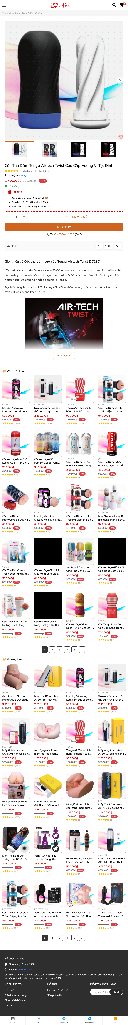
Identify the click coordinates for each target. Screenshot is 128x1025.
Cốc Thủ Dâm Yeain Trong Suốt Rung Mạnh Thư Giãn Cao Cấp (15, 574)
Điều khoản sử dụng (16, 995)
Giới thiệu (10, 990)
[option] (19, 149)
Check (116, 992)
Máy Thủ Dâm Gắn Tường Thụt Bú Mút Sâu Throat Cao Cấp (16, 859)
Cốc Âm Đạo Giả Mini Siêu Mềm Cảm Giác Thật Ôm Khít (46, 574)
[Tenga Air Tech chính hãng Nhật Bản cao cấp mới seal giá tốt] (80, 389)
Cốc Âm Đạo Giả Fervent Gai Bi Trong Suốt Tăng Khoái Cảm (47, 462)
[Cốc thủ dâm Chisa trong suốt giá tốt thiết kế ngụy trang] (48, 605)
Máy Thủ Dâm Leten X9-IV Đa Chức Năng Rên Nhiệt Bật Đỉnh (110, 808)
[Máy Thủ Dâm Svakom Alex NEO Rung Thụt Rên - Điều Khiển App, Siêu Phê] (112, 839)
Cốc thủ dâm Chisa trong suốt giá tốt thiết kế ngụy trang (47, 625)
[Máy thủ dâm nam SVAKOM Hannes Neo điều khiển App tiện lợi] (16, 731)
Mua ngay (64, 227)
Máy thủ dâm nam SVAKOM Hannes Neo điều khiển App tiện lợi (15, 754)
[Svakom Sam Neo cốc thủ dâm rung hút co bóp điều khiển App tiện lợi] (48, 389)
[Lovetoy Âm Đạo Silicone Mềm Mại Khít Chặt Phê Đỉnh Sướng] (48, 497)
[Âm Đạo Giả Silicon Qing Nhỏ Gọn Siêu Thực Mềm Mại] (80, 551)
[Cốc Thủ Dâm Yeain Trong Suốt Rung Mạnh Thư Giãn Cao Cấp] (16, 551)
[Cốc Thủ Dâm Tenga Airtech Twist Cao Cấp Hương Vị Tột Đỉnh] (64, 80)
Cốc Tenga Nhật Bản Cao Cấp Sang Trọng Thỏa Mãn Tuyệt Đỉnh (110, 628)
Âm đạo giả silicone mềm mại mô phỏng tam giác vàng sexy (45, 754)
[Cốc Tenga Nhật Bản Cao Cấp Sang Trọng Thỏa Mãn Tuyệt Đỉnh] (112, 605)
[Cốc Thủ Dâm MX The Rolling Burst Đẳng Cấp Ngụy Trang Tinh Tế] (16, 605)
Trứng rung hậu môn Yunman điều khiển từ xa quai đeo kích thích (111, 916)
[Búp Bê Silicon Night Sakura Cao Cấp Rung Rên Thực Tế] (80, 893)
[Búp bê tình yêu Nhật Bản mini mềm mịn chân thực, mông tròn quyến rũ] (16, 785)
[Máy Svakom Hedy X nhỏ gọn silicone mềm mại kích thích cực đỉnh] (112, 497)
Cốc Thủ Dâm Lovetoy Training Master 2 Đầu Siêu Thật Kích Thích (79, 519)
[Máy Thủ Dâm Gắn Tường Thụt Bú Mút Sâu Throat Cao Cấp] (16, 839)
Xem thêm (63, 355)
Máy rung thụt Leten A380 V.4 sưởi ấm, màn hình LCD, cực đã (111, 754)
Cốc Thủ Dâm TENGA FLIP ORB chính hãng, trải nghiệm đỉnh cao (78, 465)
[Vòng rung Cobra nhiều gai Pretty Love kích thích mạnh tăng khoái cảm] (48, 893)
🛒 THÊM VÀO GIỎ (76, 216)
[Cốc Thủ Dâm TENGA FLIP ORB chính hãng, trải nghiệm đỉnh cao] (80, 443)
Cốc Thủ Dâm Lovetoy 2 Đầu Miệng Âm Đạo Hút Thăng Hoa (111, 411)
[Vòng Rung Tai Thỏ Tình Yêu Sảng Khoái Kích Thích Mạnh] (48, 839)
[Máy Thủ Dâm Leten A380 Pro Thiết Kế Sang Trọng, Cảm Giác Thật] (48, 677)
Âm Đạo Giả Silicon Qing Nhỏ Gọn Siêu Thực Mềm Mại (77, 571)
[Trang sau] (82, 649)
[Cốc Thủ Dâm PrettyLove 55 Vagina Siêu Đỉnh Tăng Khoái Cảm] (16, 497)
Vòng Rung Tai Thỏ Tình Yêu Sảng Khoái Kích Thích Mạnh (46, 859)
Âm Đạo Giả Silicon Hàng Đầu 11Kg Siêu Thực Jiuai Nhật (14, 699)
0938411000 (67, 234)
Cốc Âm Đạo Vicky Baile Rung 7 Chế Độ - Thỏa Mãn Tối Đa (79, 628)
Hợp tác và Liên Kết (58, 990)
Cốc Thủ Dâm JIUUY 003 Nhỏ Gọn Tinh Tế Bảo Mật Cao (110, 465)
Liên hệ (8, 1005)
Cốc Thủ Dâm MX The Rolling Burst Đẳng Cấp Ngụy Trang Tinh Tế (16, 625)
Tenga (24, 175)
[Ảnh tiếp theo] (54, 155)
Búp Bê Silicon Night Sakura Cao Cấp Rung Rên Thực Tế (79, 916)
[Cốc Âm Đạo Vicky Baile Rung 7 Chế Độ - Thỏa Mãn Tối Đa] (80, 605)
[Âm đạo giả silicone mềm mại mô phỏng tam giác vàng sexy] (48, 731)
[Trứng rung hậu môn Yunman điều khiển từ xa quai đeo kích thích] (112, 893)
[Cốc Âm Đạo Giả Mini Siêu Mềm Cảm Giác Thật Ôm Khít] (48, 551)
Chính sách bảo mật (15, 1000)
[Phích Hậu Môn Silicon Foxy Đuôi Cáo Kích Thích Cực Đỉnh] (80, 839)
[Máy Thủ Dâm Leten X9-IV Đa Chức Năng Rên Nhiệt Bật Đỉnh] (112, 785)
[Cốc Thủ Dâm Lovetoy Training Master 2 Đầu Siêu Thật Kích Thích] (80, 497)
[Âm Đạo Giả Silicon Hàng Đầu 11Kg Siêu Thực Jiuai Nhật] (16, 677)
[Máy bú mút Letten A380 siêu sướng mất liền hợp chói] (48, 785)
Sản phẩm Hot (55, 995)
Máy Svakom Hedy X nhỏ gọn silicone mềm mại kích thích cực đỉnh (111, 519)
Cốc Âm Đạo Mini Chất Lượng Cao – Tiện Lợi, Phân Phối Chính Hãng (15, 462)
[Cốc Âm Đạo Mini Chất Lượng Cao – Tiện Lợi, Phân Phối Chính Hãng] (16, 443)
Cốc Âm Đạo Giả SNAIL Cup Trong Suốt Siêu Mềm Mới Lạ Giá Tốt (111, 571)
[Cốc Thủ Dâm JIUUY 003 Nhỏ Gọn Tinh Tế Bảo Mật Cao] (112, 443)
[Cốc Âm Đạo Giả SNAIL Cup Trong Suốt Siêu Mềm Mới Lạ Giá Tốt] (112, 551)
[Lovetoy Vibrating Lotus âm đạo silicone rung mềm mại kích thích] (16, 389)
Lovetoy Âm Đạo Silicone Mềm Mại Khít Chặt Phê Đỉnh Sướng (47, 519)
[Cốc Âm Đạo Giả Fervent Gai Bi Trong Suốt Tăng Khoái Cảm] (48, 443)
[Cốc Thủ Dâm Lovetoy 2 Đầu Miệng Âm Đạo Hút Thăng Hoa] (112, 389)
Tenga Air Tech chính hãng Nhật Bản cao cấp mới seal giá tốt (78, 411)
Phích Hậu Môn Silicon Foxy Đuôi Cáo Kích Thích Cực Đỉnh (79, 862)
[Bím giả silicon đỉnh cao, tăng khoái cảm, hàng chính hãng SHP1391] (80, 785)
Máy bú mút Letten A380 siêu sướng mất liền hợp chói (46, 805)
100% (108, 245)
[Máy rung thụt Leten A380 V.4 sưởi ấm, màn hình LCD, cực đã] (112, 731)
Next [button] (119, 80)
